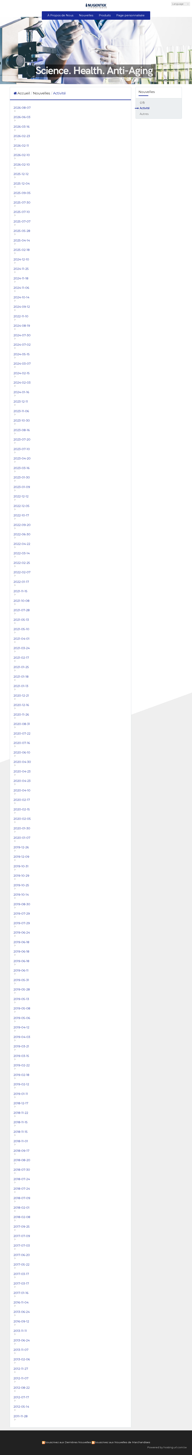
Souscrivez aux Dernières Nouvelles (68, 1442)
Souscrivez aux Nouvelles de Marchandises (122, 1442)
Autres (144, 114)
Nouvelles (42, 93)
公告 (142, 102)
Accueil (23, 93)
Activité (145, 108)
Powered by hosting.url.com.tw (167, 1447)
